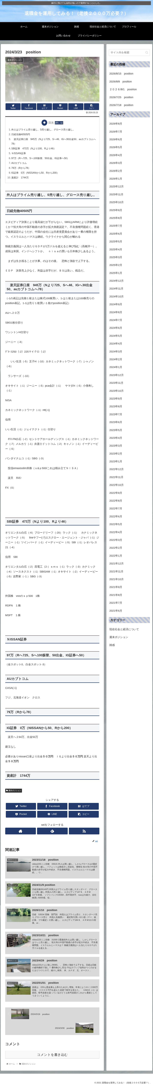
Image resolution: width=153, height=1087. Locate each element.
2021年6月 (115, 610)
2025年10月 (116, 202)
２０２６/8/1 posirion (123, 89)
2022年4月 (115, 532)
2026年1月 (115, 178)
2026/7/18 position (121, 105)
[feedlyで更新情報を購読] (52, 831)
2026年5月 (115, 147)
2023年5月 (115, 430)
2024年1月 (115, 367)
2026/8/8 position (120, 81)
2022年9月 (115, 492)
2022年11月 (116, 477)
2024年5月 (115, 335)
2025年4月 (115, 249)
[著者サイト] (20, 831)
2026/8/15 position (121, 73)
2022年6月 (115, 516)
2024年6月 (115, 327)
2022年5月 (115, 524)
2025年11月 (116, 194)
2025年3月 (115, 257)
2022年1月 (115, 555)
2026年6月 (115, 139)
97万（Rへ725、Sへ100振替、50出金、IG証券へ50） (41, 158)
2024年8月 (115, 312)
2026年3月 (115, 162)
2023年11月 (116, 382)
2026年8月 (115, 123)
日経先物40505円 (20, 134)
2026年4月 (115, 155)
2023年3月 (115, 445)
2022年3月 (115, 539)
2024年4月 (115, 343)
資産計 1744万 (20, 177)
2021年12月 (116, 563)
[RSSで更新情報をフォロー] (84, 831)
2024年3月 (115, 351)
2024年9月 (115, 304)
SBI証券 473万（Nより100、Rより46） (33, 148)
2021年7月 (115, 602)
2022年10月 (116, 484)
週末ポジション (15, 790)
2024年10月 (116, 296)
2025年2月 (115, 265)
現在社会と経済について (124, 629)
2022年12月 (116, 469)
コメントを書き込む (52, 1055)
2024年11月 (116, 288)
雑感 (112, 645)
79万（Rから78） (20, 168)
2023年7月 (115, 414)
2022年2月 (115, 547)
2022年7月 (115, 508)
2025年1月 (115, 272)
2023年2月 (115, 453)
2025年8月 (115, 217)
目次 (51, 122)
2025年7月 (115, 225)
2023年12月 (116, 375)
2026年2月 (115, 170)
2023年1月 (115, 461)
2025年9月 (115, 210)
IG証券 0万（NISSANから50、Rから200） (35, 172)
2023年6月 (115, 422)
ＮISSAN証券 (19, 153)
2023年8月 (115, 406)
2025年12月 (116, 186)
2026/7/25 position (121, 97)
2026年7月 (115, 131)
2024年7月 (115, 320)
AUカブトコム (19, 163)
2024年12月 (116, 280)
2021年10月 (116, 579)
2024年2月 (115, 359)
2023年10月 (116, 390)
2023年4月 (115, 437)
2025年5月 (115, 241)
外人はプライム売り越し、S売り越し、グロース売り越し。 (43, 129)
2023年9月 (115, 398)
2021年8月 (115, 594)
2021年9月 (115, 587)
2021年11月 (116, 571)
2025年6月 (115, 233)
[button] (146, 52)
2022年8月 (115, 500)
